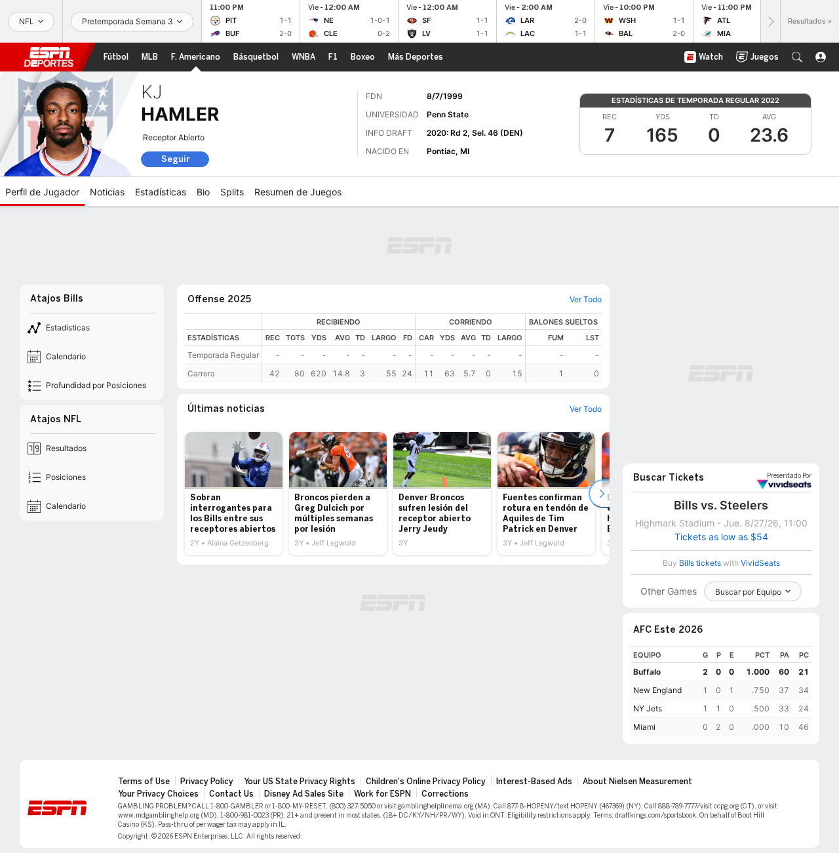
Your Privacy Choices (158, 794)
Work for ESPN (382, 794)
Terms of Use (144, 781)
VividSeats (789, 476)
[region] (432, 347)
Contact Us (231, 794)
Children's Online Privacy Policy (426, 781)
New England (657, 690)
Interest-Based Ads (534, 781)
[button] (797, 57)
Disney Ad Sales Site (303, 794)
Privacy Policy (206, 781)
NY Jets (647, 708)
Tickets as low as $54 (721, 537)
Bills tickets (700, 563)
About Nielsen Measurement (637, 781)
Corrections (445, 794)
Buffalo (647, 672)
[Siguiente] (770, 21)
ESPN (48, 57)
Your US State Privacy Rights (299, 781)
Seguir (175, 159)
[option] (234, 493)
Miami (644, 727)
